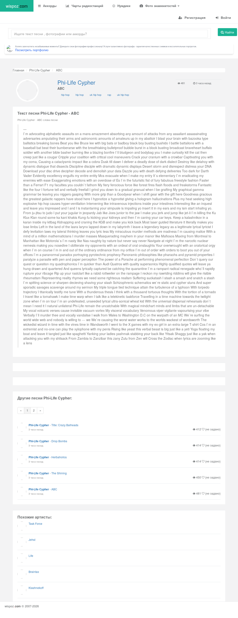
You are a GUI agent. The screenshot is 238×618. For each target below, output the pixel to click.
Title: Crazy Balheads (64, 425)
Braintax (34, 572)
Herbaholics (59, 457)
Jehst (32, 540)
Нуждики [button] (123, 5)
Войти (225, 17)
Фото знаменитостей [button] (160, 5)
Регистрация (194, 17)
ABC (54, 489)
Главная (18, 70)
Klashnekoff (36, 588)
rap (109, 94)
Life (31, 556)
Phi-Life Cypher (39, 70)
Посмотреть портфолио (31, 50)
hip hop (80, 94)
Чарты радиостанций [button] (87, 5)
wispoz (17, 6)
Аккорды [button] (49, 5)
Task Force (35, 523)
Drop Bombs (59, 441)
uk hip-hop (123, 94)
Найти (229, 32)
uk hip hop (95, 94)
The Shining (59, 473)
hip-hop (65, 94)
